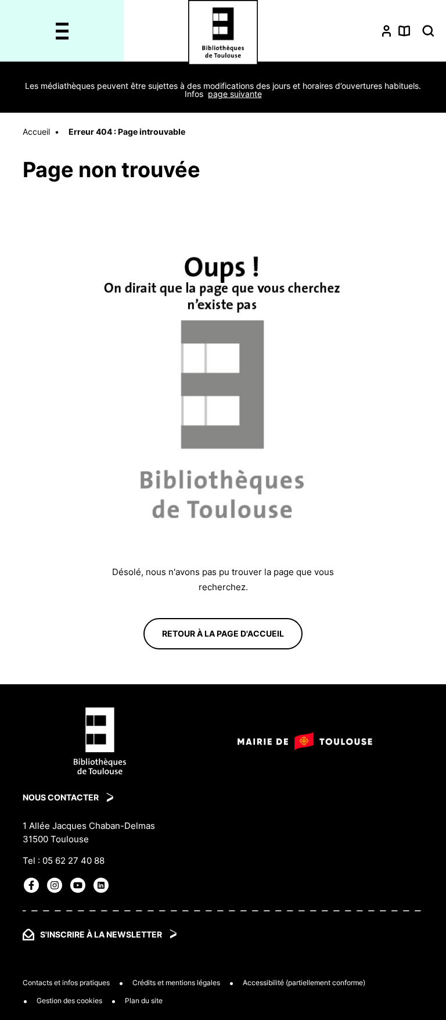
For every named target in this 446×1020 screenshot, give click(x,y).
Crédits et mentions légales (176, 982)
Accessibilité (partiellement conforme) (304, 982)
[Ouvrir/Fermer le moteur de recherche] (428, 30)
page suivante (235, 94)
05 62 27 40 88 (73, 860)
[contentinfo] (223, 852)
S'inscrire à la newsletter (101, 934)
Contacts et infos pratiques (66, 982)
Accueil (36, 132)
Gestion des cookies (69, 1000)
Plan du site (144, 1000)
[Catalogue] (404, 30)
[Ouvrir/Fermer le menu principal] (62, 31)
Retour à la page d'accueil (223, 633)
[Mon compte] (386, 30)
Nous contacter (61, 797)
